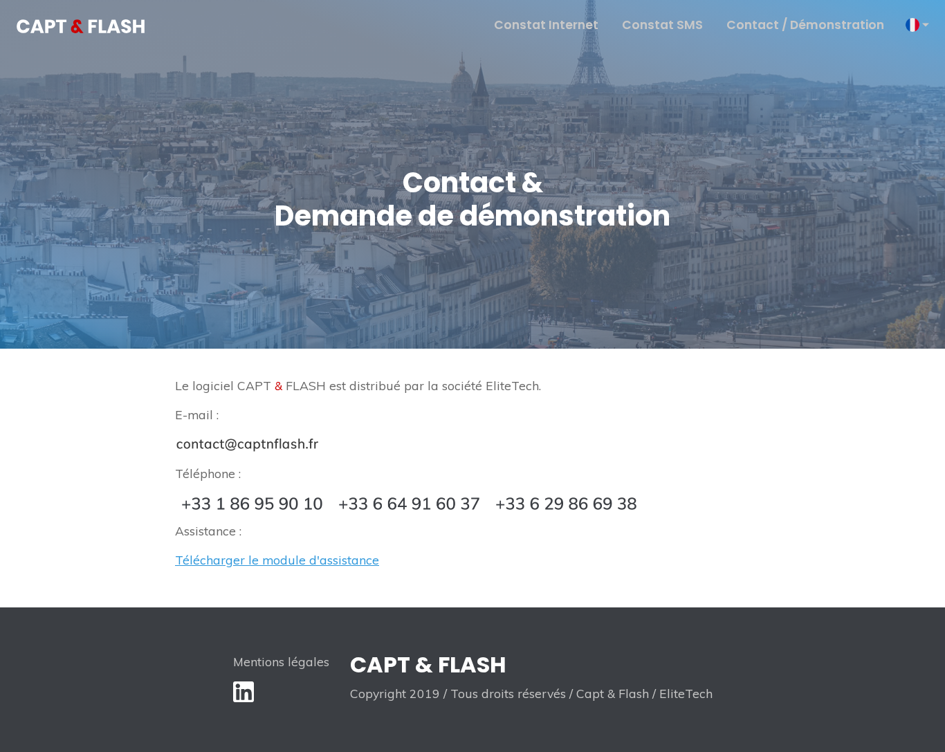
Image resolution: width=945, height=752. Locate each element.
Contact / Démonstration (805, 25)
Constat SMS (662, 25)
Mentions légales (281, 661)
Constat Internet (546, 25)
